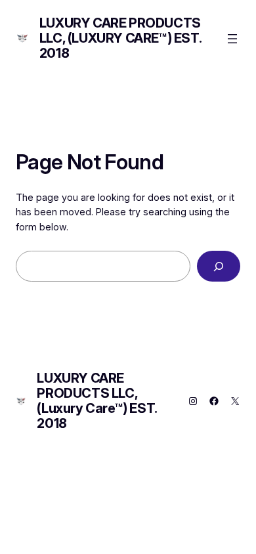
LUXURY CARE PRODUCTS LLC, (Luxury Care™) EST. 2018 (120, 38)
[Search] (218, 266)
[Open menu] (232, 39)
